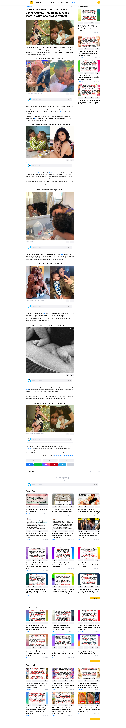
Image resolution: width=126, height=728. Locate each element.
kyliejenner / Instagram (57, 455)
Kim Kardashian (53, 172)
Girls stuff (80, 713)
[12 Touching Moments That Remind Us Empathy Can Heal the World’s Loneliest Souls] (37, 616)
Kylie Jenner (65, 49)
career (28, 49)
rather (62, 254)
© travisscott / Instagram (30, 93)
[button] (33, 460)
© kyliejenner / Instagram (30, 159)
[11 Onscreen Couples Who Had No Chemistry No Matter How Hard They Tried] (89, 524)
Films (79, 539)
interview (40, 172)
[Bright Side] (36, 2)
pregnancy (30, 448)
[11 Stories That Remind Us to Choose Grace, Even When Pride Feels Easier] (89, 553)
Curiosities (28, 513)
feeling (44, 313)
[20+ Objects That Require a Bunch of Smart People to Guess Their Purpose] (63, 499)
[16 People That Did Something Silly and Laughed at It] (37, 499)
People (79, 32)
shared (48, 108)
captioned (61, 111)
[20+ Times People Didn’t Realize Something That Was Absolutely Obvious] (37, 524)
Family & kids (29, 6)
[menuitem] (52, 2)
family (35, 118)
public (27, 389)
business (56, 50)
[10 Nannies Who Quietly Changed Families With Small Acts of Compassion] (63, 553)
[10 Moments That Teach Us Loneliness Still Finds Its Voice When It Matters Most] (63, 616)
